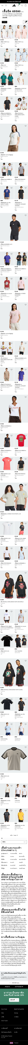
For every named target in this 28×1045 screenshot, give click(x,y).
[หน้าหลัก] (14, 6)
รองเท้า (21, 862)
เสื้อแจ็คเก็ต (4, 865)
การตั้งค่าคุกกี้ (4, 1028)
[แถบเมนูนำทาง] (2, 5)
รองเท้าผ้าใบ (22, 865)
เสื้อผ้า (2, 856)
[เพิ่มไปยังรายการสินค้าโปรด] (11, 27)
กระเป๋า (12, 862)
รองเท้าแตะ (22, 868)
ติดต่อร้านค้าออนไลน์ (19, 1009)
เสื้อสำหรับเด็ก (17, 889)
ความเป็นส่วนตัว (18, 1028)
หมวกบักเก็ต (22, 859)
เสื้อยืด (2, 859)
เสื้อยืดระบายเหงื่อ (13, 920)
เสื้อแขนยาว (4, 862)
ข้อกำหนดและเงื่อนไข (6, 1032)
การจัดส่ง (16, 1016)
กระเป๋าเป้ (12, 865)
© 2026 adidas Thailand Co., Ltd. (6, 1037)
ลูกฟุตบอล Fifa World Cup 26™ (5, 853)
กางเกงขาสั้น (13, 853)
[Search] (22, 5)
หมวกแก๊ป (21, 856)
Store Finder (4, 1009)
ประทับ (15, 1032)
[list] (11, 22)
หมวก (20, 853)
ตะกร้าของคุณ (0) (19, 986)
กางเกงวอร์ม (13, 859)
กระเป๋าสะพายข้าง (14, 868)
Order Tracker (4, 1020)
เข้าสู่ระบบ (7, 986)
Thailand (16, 1042)
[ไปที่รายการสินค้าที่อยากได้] (6, 5)
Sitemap (16, 1013)
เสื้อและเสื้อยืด (19, 886)
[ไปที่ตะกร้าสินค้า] (25, 5)
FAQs (2, 1013)
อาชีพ (2, 1016)
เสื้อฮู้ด (3, 868)
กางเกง (12, 856)
